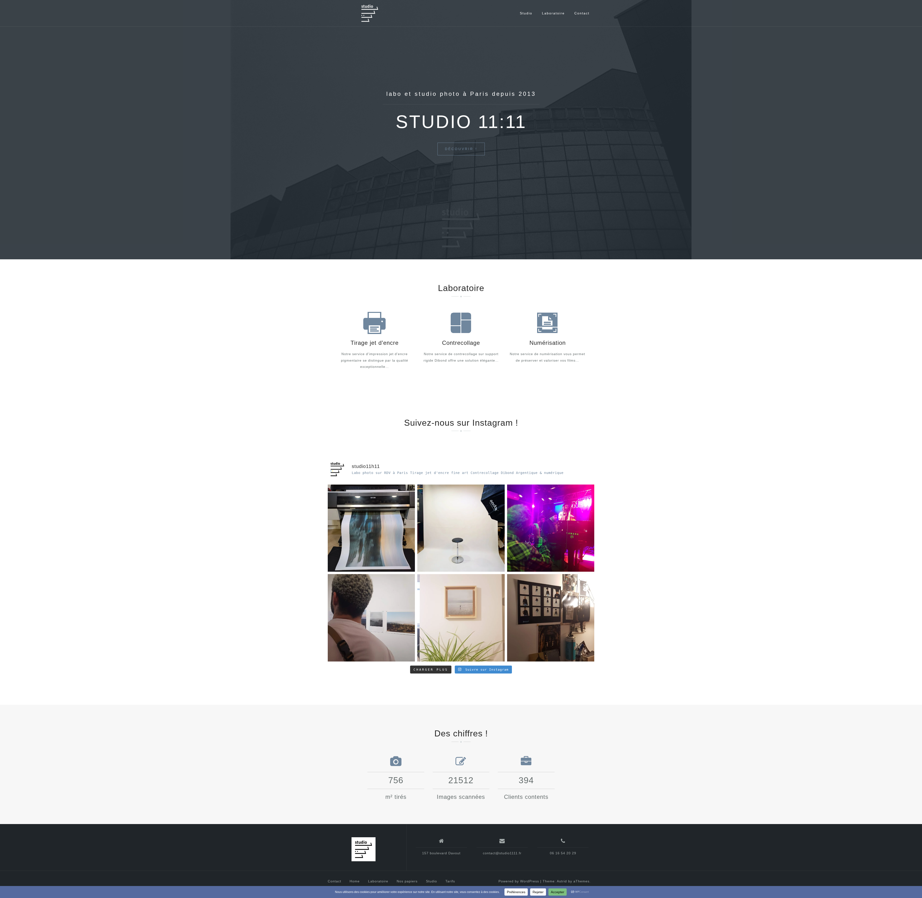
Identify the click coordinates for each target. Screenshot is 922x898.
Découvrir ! (461, 149)
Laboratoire (553, 13)
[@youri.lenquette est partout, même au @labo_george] (550, 617)
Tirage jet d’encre (375, 343)
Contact (581, 13)
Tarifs (450, 881)
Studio (526, 13)
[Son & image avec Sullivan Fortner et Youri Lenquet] (550, 528)
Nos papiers (407, 881)
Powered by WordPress (518, 881)
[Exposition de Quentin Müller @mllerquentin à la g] (371, 617)
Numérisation (547, 343)
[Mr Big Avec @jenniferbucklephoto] (371, 528)
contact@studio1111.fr (502, 853)
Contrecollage (461, 343)
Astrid (562, 881)
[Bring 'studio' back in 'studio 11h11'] (460, 528)
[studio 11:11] (364, 849)
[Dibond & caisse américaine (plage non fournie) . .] (460, 617)
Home (355, 881)
